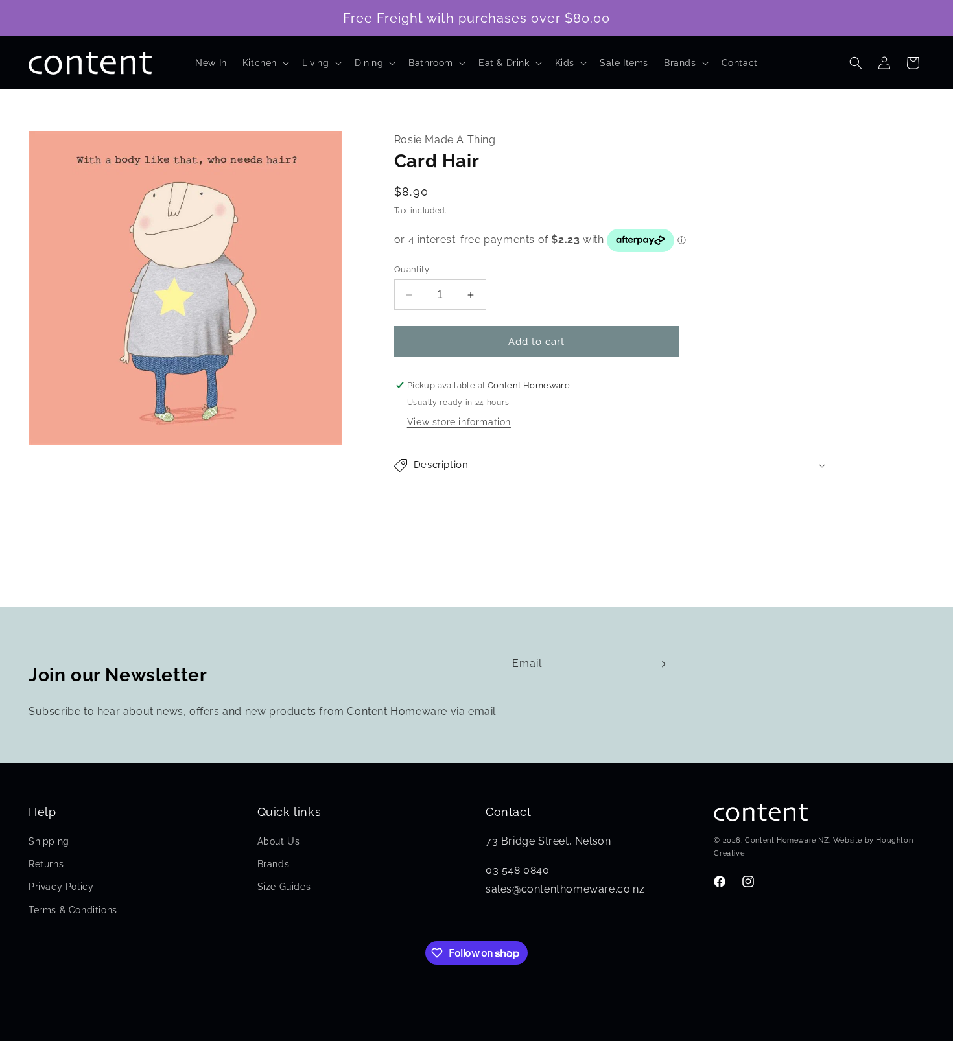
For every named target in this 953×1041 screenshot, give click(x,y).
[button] (264, 62)
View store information (459, 422)
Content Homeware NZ (787, 841)
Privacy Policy (61, 887)
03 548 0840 (518, 870)
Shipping (49, 841)
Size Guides (284, 887)
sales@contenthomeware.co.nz (565, 889)
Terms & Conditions (73, 910)
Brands (273, 864)
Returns (46, 864)
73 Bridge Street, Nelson (548, 841)
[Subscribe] (661, 664)
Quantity (411, 269)
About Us (278, 841)
